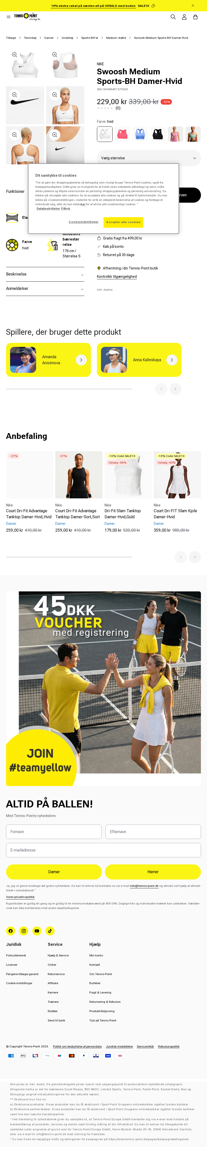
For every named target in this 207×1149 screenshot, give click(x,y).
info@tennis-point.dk (144, 886)
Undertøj (67, 38)
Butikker (94, 983)
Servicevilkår (145, 1046)
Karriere (53, 992)
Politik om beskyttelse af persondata (77, 1046)
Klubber (53, 1011)
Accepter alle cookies (123, 222)
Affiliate (53, 983)
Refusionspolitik (168, 1046)
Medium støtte (116, 38)
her (83, 204)
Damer (49, 38)
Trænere (53, 1002)
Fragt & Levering (100, 992)
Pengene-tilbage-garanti (22, 974)
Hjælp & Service (58, 955)
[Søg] (173, 16)
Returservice (56, 974)
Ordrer (52, 964)
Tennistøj (30, 38)
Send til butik (56, 1020)
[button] (8, 16)
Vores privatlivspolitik (20, 897)
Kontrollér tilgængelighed (117, 277)
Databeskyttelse (48, 208)
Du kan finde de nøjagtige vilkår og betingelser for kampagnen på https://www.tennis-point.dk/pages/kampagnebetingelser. (100, 1139)
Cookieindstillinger (83, 222)
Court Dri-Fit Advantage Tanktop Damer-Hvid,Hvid (28, 513)
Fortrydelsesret (16, 955)
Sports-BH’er (89, 38)
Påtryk (65, 208)
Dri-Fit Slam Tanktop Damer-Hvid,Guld (123, 513)
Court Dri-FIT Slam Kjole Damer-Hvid (175, 513)
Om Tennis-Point (100, 974)
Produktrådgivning (102, 1011)
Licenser (11, 964)
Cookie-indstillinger (19, 983)
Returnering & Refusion (105, 1002)
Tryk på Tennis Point (102, 1020)
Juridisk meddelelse (119, 1046)
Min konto (96, 955)
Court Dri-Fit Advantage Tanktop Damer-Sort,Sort (77, 513)
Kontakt (94, 964)
